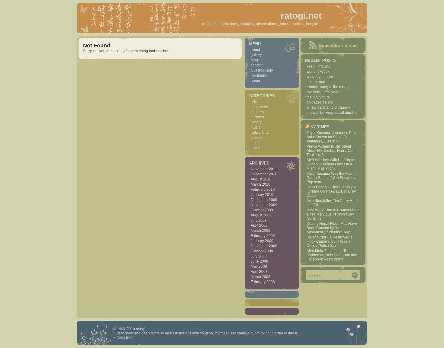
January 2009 (262, 241)
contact (256, 65)
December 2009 (264, 200)
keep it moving (318, 66)
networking (260, 132)
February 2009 (263, 236)
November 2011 (264, 169)
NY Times (320, 127)
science (257, 138)
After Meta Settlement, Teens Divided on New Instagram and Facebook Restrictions (332, 255)
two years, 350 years (323, 92)
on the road (316, 82)
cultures (257, 112)
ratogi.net (301, 16)
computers (259, 107)
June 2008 (259, 261)
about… (257, 50)
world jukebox (318, 71)
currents (257, 117)
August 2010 (261, 179)
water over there (320, 77)
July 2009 (259, 220)
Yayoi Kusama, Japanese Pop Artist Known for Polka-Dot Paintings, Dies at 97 (331, 137)
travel (255, 148)
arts (254, 102)
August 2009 (261, 215)
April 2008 (259, 272)
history (256, 122)
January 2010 (262, 195)
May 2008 (259, 266)
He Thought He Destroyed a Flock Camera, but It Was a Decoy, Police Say (329, 241)
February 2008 (263, 282)
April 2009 (259, 225)
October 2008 (262, 251)
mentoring (259, 75)
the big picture (318, 97)
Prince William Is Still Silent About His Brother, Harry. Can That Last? (331, 150)
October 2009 (262, 210)
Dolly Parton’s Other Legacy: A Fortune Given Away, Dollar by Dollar (331, 191)
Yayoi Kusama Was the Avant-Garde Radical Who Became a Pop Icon (331, 177)
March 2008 (260, 277)
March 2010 (260, 184)
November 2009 (264, 205)
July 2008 (259, 256)
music (255, 127)
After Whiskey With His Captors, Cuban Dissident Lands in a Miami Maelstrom (332, 164)
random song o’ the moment (329, 87)
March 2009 (260, 230)
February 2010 (263, 189)
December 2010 (264, 174)
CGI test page (262, 70)
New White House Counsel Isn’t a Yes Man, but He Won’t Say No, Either (333, 214)
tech (254, 143)
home (255, 80)
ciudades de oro (320, 102)
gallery (256, 55)
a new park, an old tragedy (328, 107)
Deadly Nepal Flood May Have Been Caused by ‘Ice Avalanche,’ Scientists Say (332, 228)
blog (254, 60)
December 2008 (264, 246)
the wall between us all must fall (333, 112)
